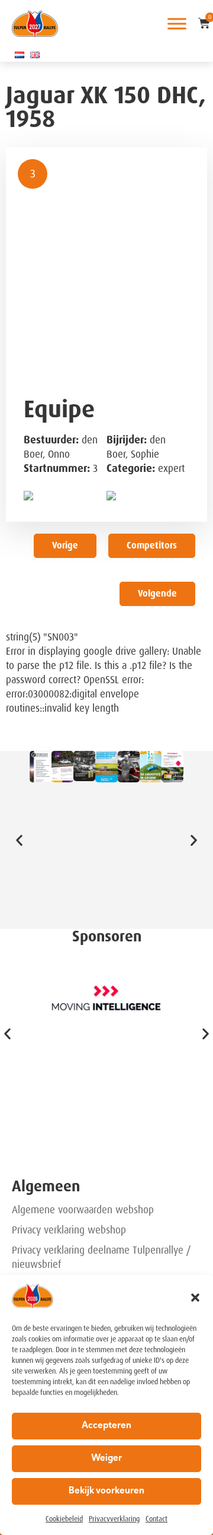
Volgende (157, 594)
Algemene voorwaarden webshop (83, 1209)
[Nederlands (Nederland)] (19, 54)
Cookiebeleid (64, 1519)
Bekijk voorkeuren (106, 1491)
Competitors (152, 545)
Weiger (106, 1458)
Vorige (65, 545)
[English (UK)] (35, 54)
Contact (156, 1519)
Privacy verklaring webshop (69, 1229)
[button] (195, 1298)
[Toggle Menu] (176, 23)
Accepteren (106, 1426)
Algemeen (46, 1186)
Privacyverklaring (114, 1519)
